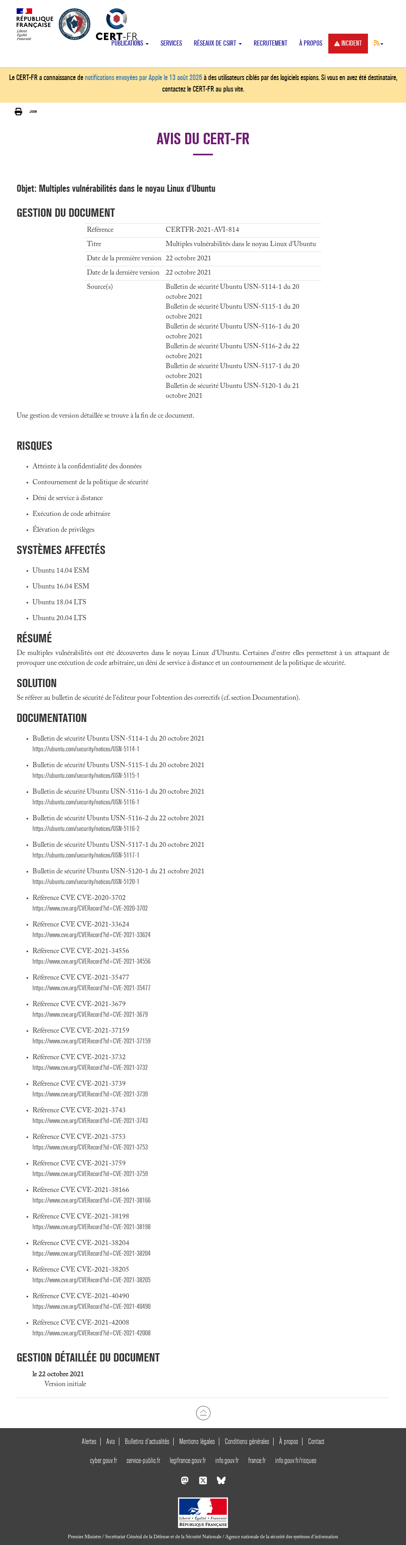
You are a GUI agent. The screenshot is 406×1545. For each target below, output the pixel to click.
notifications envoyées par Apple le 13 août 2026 (143, 77)
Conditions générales (247, 1441)
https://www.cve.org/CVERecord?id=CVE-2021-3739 (90, 1094)
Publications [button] (128, 43)
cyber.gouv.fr (103, 1460)
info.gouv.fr (227, 1460)
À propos (310, 43)
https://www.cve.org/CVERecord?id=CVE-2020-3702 (90, 908)
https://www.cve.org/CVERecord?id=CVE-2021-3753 (90, 1147)
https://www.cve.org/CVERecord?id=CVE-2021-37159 (92, 1041)
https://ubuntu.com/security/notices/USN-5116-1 (86, 802)
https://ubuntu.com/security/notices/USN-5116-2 (86, 829)
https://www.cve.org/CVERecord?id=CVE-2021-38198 (92, 1227)
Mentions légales (197, 1441)
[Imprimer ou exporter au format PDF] (18, 111)
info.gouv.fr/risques (295, 1460)
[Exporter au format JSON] (33, 111)
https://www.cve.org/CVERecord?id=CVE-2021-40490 (92, 1306)
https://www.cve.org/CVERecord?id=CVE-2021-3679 (90, 1014)
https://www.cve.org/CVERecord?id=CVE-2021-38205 (92, 1280)
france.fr (257, 1460)
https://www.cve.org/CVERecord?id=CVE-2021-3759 (90, 1174)
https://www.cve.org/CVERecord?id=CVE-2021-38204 (92, 1253)
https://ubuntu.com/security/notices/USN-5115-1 (86, 776)
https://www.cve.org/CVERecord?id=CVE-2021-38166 (92, 1200)
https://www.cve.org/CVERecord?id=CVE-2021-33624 (92, 935)
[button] (378, 43)
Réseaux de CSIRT (216, 43)
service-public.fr (143, 1460)
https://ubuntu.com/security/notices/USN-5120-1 (86, 882)
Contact (316, 1441)
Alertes (89, 1441)
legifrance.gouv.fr (188, 1460)
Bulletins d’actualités (147, 1441)
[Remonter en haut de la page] (203, 1412)
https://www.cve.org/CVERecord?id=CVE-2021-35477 (92, 988)
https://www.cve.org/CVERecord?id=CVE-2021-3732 (90, 1068)
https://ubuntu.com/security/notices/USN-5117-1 (86, 855)
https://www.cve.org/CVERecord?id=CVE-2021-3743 (90, 1121)
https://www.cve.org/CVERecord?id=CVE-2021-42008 (92, 1333)
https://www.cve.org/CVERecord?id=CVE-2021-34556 (92, 961)
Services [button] (171, 43)
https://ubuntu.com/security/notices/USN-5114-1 (86, 749)
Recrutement (270, 43)
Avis (110, 1441)
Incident (351, 43)
